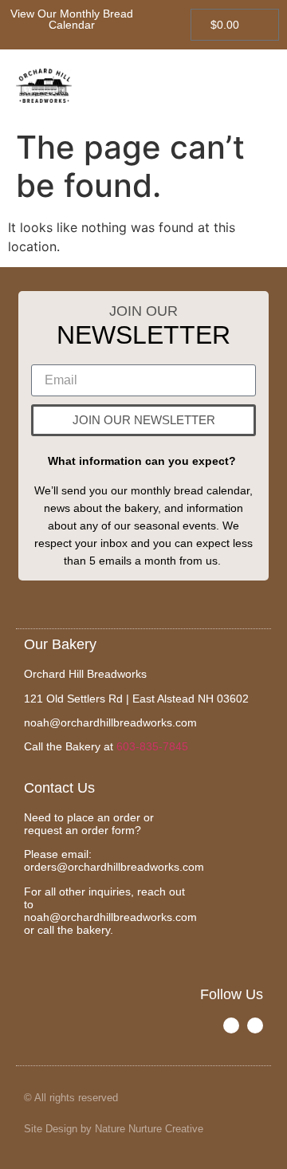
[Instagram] (255, 1025)
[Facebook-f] (231, 1025)
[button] (256, 86)
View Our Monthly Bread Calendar (71, 19)
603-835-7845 (152, 746)
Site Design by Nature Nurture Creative (113, 1129)
